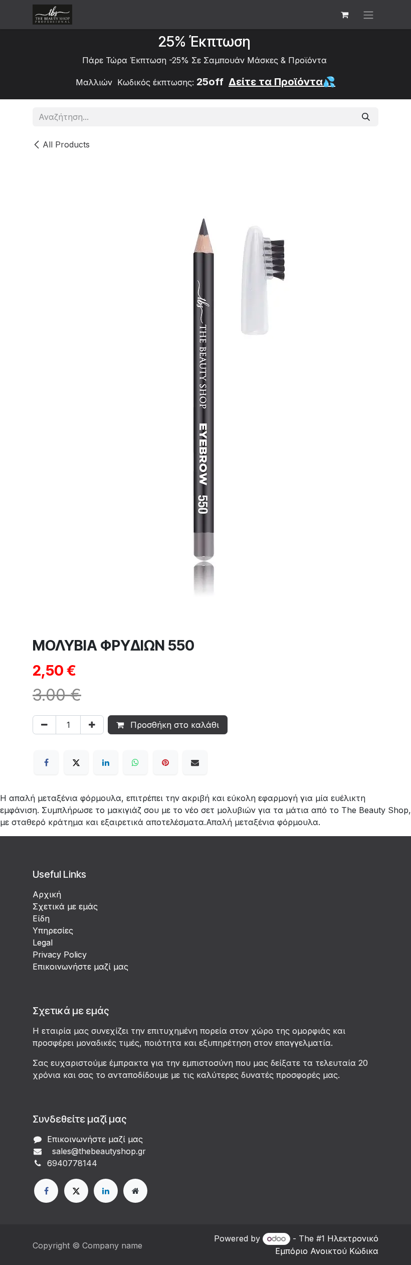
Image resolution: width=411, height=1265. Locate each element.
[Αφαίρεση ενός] (44, 724)
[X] (76, 762)
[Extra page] (135, 1191)
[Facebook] (46, 762)
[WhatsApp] (135, 762)
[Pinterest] (165, 762)
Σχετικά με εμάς (65, 906)
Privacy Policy (60, 955)
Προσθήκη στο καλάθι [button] (173, 725)
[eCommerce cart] (344, 15)
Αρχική (47, 894)
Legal (43, 942)
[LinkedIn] (106, 762)
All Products (66, 144)
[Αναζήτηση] (365, 116)
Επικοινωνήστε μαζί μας (80, 967)
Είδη (41, 918)
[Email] (195, 762)
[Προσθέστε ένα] (92, 724)
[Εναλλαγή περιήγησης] (368, 14)
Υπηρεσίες (53, 930)
